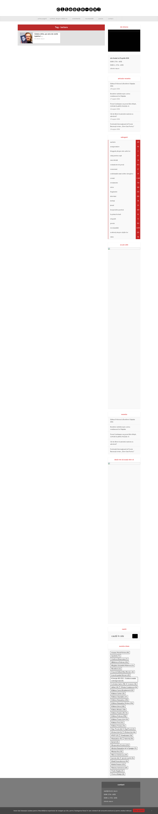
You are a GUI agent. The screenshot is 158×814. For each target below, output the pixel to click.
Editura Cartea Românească (122, 690)
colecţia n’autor (118, 684)
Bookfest (116, 669)
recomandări (89, 19)
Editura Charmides (119, 697)
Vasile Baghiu (118, 771)
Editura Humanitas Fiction (122, 703)
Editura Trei (117, 722)
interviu (129, 739)
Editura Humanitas (120, 700)
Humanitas (117, 739)
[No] (151, 810)
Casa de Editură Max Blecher (123, 672)
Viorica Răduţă (118, 774)
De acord (138, 810)
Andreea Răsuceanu (120, 659)
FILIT (115, 735)
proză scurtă (128, 758)
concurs (132, 684)
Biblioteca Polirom (120, 662)
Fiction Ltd (117, 732)
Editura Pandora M (119, 713)
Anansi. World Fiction (120, 653)
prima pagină (42, 19)
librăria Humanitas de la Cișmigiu (124, 748)
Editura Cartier (118, 693)
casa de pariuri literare (121, 675)
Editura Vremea (118, 726)
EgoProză (130, 729)
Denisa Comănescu (129, 687)
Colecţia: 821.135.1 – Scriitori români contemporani (123, 679)
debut (115, 687)
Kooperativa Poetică (120, 745)
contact (110, 19)
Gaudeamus (126, 735)
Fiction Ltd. (130, 732)
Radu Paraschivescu (120, 761)
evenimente (76, 19)
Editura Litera (118, 706)
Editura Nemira (119, 710)
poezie (101, 19)
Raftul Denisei (118, 764)
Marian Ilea (117, 751)
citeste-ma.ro (40, 39)
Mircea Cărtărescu (119, 755)
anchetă (116, 656)
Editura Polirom (119, 716)
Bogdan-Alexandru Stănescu (123, 665)
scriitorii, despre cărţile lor (58, 19)
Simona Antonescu (119, 768)
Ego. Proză (117, 729)
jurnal (115, 742)
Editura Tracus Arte (120, 719)
